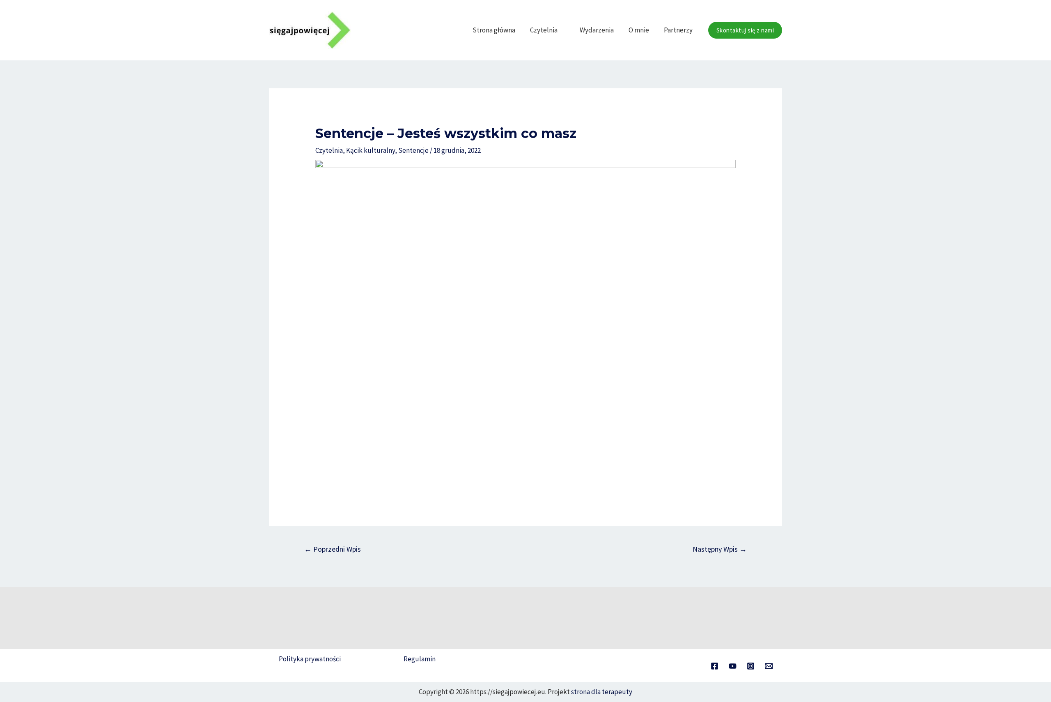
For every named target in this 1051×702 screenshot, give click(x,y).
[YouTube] (733, 666)
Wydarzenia (597, 30)
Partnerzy (678, 30)
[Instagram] (751, 666)
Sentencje (413, 150)
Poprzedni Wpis (332, 549)
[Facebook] (714, 666)
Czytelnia (544, 30)
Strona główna (494, 30)
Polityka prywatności (310, 658)
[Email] (769, 666)
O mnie (639, 30)
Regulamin (420, 658)
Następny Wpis (720, 549)
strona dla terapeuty (601, 691)
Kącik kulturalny (370, 150)
